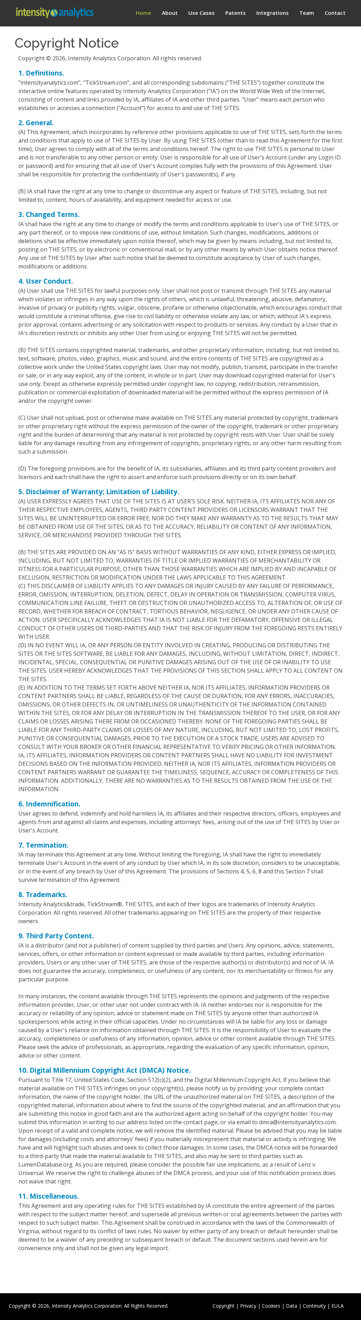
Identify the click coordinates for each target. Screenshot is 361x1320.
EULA (337, 1305)
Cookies (271, 1305)
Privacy (248, 1305)
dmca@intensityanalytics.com (297, 1122)
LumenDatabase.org (45, 1164)
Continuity (314, 1305)
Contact (335, 12)
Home (143, 12)
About (170, 12)
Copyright (223, 1305)
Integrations (272, 12)
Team (306, 12)
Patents (235, 12)
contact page (200, 1122)
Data (291, 1305)
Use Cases (201, 12)
